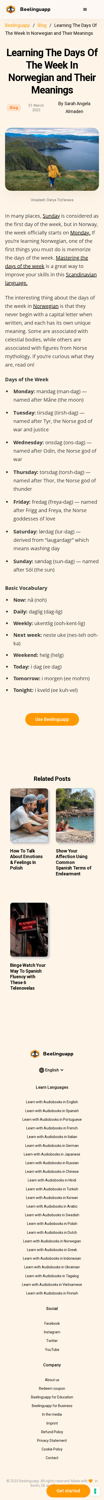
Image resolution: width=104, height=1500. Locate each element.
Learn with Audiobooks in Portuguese (52, 1119)
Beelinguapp (17, 25)
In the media (52, 1414)
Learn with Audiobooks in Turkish (52, 1189)
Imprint (52, 1423)
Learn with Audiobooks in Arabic (52, 1206)
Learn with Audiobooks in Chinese (52, 1172)
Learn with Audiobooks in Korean (52, 1198)
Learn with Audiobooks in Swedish (52, 1215)
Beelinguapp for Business (52, 1406)
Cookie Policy (52, 1449)
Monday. (80, 232)
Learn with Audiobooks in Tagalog (52, 1276)
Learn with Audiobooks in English (52, 1102)
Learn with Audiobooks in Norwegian (52, 1241)
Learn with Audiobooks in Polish (52, 1224)
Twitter (52, 1341)
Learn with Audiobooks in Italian (52, 1137)
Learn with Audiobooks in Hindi (52, 1180)
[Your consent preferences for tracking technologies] (95, 1491)
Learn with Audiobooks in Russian (52, 1163)
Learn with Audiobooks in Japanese (52, 1154)
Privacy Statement (52, 1441)
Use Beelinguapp (52, 719)
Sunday (51, 215)
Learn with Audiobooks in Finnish (52, 1293)
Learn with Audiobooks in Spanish (52, 1111)
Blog (42, 25)
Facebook (52, 1323)
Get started (68, 1490)
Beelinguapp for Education (52, 1397)
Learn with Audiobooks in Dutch (52, 1232)
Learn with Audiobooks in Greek (52, 1250)
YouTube (52, 1350)
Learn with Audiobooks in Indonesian (52, 1258)
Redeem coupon (52, 1388)
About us (52, 1380)
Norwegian (46, 306)
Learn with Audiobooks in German (52, 1146)
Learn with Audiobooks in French (52, 1128)
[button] (85, 9)
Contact (52, 1458)
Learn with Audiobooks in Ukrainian (52, 1267)
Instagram (52, 1332)
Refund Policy (52, 1432)
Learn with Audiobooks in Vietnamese (52, 1285)
